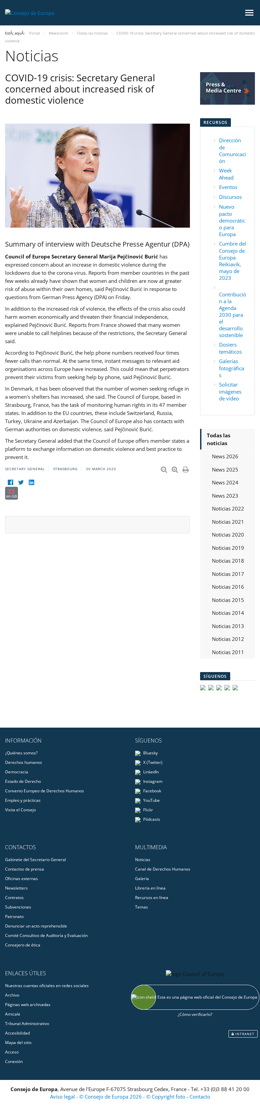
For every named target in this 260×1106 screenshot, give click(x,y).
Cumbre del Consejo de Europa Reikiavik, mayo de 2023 (232, 260)
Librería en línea (150, 888)
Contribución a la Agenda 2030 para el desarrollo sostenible (232, 314)
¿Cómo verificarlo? (195, 1014)
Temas (141, 907)
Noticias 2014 (228, 612)
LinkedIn (150, 772)
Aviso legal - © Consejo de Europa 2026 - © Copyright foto (118, 1096)
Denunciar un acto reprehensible (36, 926)
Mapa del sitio (18, 1042)
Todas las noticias (218, 439)
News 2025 (225, 469)
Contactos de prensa (24, 869)
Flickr (147, 810)
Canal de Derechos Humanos (162, 869)
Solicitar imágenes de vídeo (230, 391)
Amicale (12, 1014)
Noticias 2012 (228, 638)
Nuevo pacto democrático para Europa (232, 220)
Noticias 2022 (228, 508)
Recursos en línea (151, 897)
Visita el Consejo (20, 810)
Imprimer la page (186, 468)
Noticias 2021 (228, 521)
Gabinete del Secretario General (35, 859)
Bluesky (150, 753)
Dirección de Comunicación (232, 150)
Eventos (228, 187)
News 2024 (225, 482)
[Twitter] (21, 482)
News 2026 (225, 456)
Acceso (12, 1052)
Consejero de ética (22, 945)
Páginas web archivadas (27, 1004)
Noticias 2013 (228, 626)
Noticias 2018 (228, 560)
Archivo (12, 995)
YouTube (151, 800)
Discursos (230, 196)
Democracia (16, 772)
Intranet (244, 1033)
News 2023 (225, 495)
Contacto (200, 1096)
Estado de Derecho (23, 781)
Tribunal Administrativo (27, 1023)
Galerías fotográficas (231, 368)
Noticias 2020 (228, 534)
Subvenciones (18, 907)
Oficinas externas (21, 878)
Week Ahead (226, 174)
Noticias (142, 859)
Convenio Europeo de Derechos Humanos (44, 791)
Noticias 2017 (228, 573)
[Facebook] (10, 482)
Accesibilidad (17, 1033)
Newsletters (16, 888)
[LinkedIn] (31, 482)
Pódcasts (151, 819)
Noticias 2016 (228, 586)
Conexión (14, 1061)
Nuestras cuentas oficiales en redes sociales (47, 985)
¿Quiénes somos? (21, 753)
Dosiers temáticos (230, 348)
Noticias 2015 (228, 600)
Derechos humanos (23, 762)
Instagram (152, 781)
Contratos (14, 897)
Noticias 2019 (228, 547)
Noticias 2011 (228, 652)
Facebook (151, 791)
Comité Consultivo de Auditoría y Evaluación (46, 935)
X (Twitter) (152, 762)
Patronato (14, 916)
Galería (142, 878)
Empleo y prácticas (23, 800)
